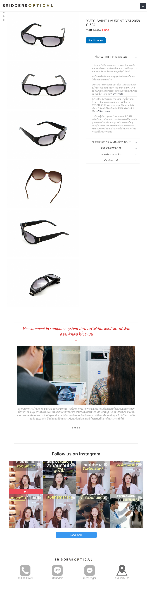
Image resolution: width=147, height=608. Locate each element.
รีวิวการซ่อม (104, 111)
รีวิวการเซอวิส (116, 93)
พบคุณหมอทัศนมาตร (111, 148)
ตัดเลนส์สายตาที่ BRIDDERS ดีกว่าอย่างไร (111, 142)
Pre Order (94, 40)
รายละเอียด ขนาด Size (111, 154)
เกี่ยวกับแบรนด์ (111, 160)
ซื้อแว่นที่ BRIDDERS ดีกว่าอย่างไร (111, 57)
